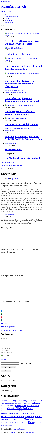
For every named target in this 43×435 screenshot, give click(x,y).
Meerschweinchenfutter (12, 416)
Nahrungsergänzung (19, 419)
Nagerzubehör (10, 419)
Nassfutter (29, 419)
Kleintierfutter (6, 411)
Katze (2, 323)
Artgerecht (10, 400)
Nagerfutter (36, 416)
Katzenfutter (33, 405)
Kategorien (4, 391)
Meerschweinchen (24, 413)
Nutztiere (3, 423)
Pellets (8, 423)
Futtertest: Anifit (13, 149)
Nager (27, 416)
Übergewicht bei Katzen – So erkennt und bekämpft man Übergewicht (19, 84)
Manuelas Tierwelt (13, 6)
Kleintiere (36, 409)
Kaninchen (10, 406)
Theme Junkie (29, 432)
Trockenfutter (8, 425)
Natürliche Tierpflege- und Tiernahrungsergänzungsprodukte (22, 99)
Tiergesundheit (37, 422)
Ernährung (34, 401)
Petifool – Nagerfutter (7, 162)
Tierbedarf (24, 422)
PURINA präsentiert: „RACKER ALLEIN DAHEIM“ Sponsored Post (23, 137)
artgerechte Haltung (20, 401)
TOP (3, 425)
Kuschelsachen (7, 413)
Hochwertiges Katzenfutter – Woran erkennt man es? (20, 112)
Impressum (8, 20)
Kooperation (9, 22)
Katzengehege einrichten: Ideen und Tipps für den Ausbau (23, 67)
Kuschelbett (22, 411)
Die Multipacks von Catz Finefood (22, 158)
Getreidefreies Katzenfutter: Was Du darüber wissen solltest (22, 42)
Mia (5, 323)
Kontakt (7, 18)
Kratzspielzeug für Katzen (18, 54)
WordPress (12, 432)
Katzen (3, 169)
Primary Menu (5, 2)
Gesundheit (9, 403)
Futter (2, 403)
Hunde (37, 403)
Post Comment (6, 371)
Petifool (12, 422)
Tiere (31, 422)
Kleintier (11, 408)
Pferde (16, 423)
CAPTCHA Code (25, 363)
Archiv (3, 381)
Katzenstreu (3, 408)
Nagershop (4, 419)
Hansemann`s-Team (20, 403)
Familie (40, 400)
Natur (36, 419)
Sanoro (20, 422)
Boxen (29, 400)
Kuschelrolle (29, 411)
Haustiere (28, 403)
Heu (32, 403)
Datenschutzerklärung (12, 17)
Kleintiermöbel (14, 411)
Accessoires (4, 400)
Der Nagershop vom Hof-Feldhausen (12, 165)
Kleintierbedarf (24, 408)
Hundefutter (3, 405)
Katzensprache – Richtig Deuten (21, 124)
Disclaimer (8, 15)
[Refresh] (4, 360)
